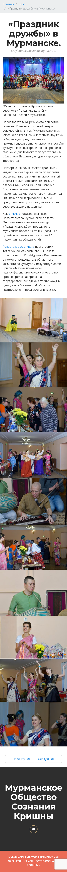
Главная (8, 4)
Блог (22, 4)
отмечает (15, 213)
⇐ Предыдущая (20, 759)
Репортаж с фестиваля (18, 246)
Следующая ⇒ (47, 759)
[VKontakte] (34, 829)
